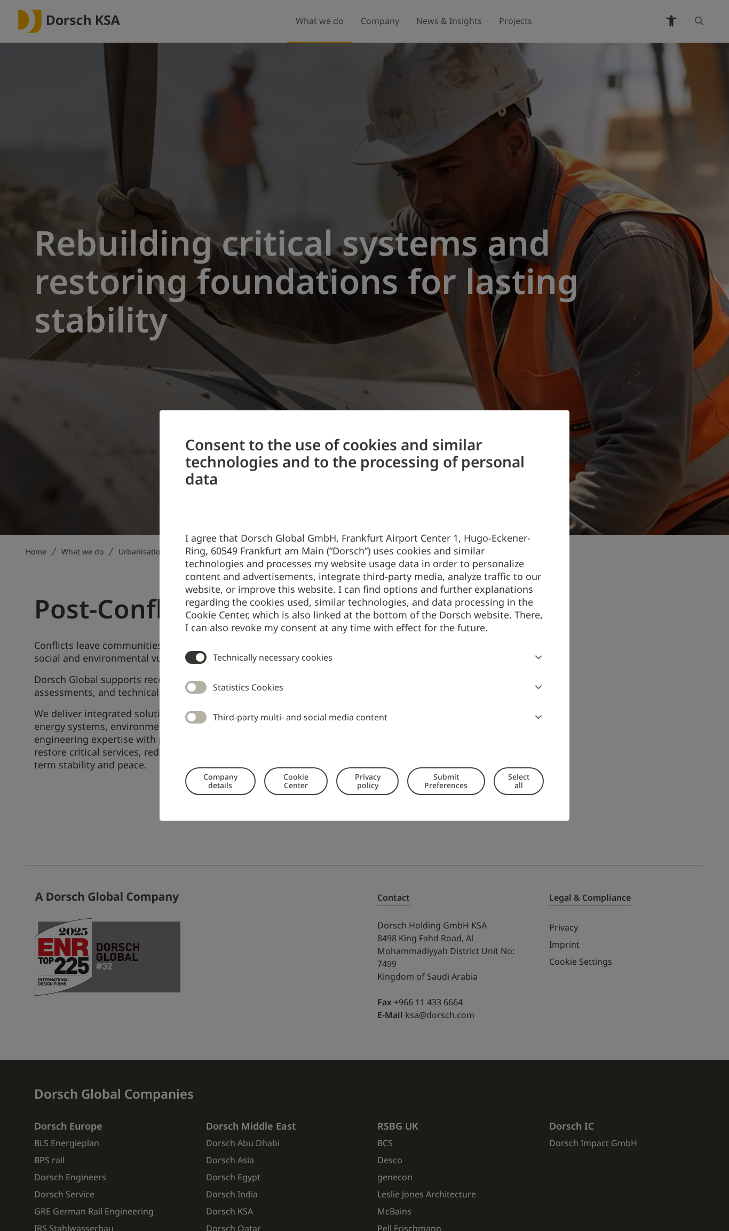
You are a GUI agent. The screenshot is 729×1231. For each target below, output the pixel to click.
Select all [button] (518, 781)
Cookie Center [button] (295, 781)
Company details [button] (220, 781)
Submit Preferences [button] (445, 781)
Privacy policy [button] (368, 781)
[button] (536, 657)
